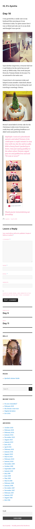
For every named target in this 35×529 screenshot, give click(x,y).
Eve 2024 (7, 413)
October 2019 (8, 466)
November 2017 (9, 490)
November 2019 (9, 464)
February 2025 (9, 406)
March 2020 (8, 456)
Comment (6, 239)
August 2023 (8, 440)
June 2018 (7, 476)
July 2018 (7, 473)
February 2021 (9, 449)
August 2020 (8, 454)
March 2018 (8, 481)
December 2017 (9, 488)
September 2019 (9, 469)
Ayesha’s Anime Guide (11, 378)
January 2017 (8, 495)
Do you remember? (10, 404)
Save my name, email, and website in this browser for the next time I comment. (17, 294)
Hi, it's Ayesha (10, 6)
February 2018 (9, 483)
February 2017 (9, 493)
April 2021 (7, 447)
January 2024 (8, 435)
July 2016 (7, 500)
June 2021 (7, 444)
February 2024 (9, 432)
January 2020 (8, 461)
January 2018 (8, 485)
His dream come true (11, 408)
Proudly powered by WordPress (21, 525)
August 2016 (8, 497)
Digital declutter (10, 411)
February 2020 (9, 459)
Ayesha (7, 219)
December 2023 (9, 437)
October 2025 (8, 427)
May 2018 (7, 478)
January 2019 (8, 471)
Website (5, 282)
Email (5, 274)
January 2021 (8, 452)
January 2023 (8, 442)
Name (5, 265)
